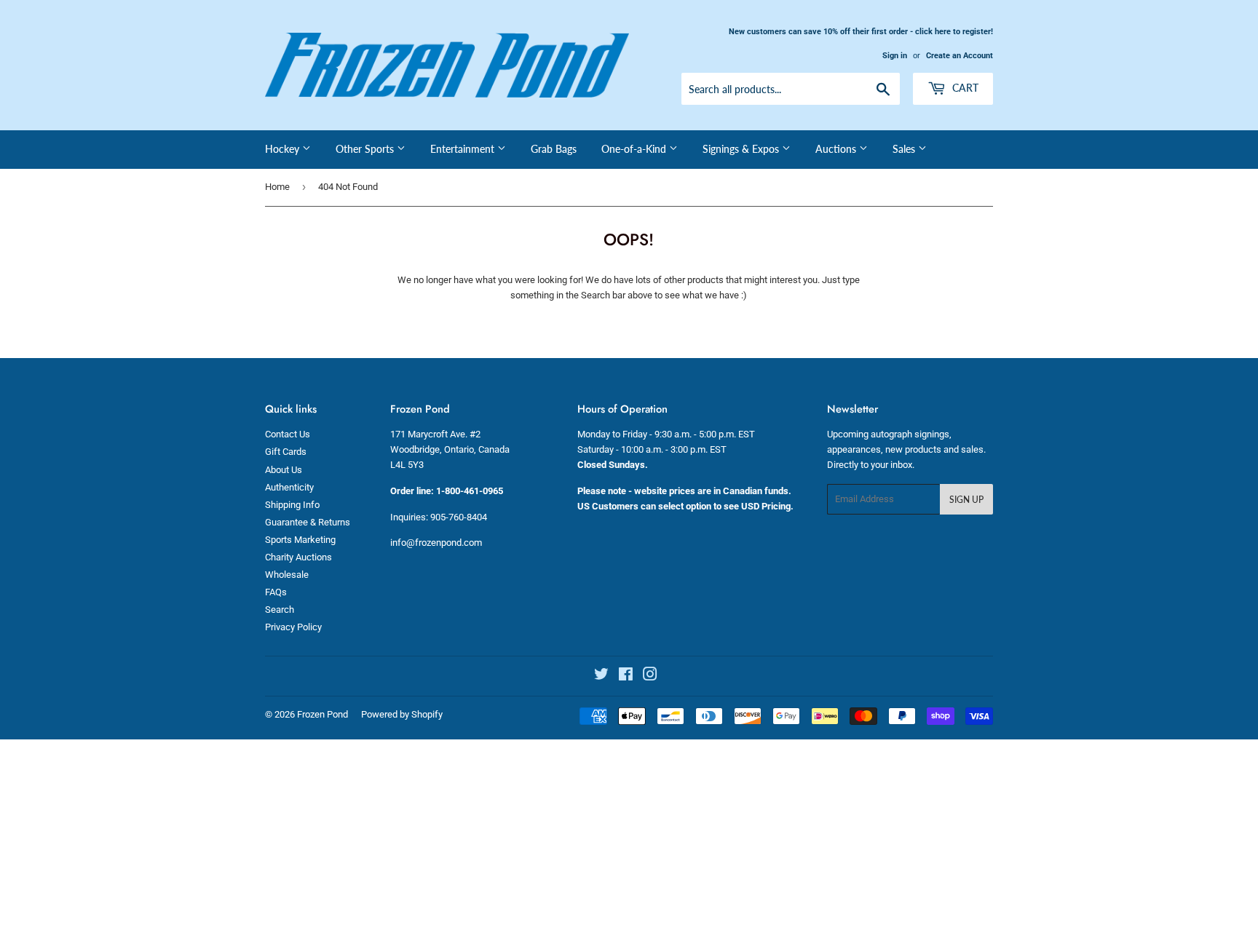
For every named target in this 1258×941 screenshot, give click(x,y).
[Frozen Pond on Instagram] (650, 676)
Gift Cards (285, 451)
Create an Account (959, 55)
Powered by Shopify (402, 714)
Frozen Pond (322, 714)
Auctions (837, 149)
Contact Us (287, 434)
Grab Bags (554, 149)
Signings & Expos (742, 149)
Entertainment (463, 149)
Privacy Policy (293, 627)
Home (277, 186)
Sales (905, 149)
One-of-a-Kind (635, 149)
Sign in (894, 55)
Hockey (283, 149)
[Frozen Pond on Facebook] (625, 676)
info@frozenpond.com (436, 542)
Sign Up (966, 499)
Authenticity (289, 487)
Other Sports (366, 149)
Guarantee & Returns (307, 522)
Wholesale (287, 574)
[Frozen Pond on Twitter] (601, 676)
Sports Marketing (300, 539)
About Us (283, 469)
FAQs (276, 592)
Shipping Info (292, 504)
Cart (963, 88)
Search (279, 609)
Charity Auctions (298, 557)
